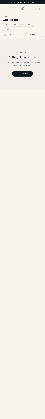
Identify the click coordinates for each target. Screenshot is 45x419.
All (5, 25)
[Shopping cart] (40, 9)
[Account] (36, 9)
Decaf (6, 29)
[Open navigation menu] (10, 9)
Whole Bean (27, 25)
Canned (15, 25)
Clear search (22, 74)
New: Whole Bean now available (22, 2)
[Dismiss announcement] (41, 2)
